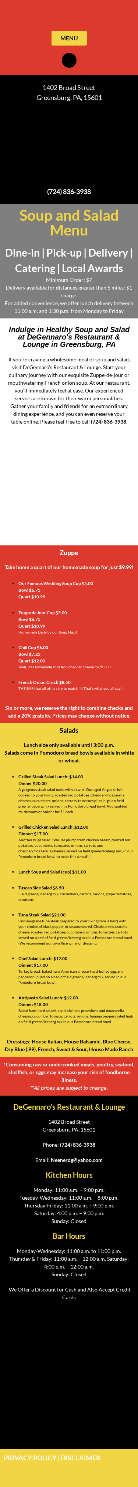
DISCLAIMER (80, 1458)
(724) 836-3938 (69, 191)
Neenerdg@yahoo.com (77, 1160)
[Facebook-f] (69, 60)
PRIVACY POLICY (30, 1458)
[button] (69, 10)
